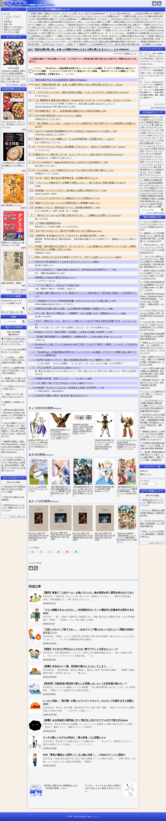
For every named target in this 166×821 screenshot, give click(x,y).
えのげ (158, 241)
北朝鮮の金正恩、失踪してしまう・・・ (55, 378)
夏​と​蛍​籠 (155, 125)
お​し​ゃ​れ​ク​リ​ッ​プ (150, 159)
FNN (150, 365)
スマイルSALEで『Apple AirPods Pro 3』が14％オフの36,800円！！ (69, 162)
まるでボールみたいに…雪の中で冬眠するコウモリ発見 (63, 231)
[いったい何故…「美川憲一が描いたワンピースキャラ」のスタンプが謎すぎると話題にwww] (35, 706)
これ (43, 340)
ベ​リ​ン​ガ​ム (147, 146)
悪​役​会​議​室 (144, 117)
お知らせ (143, 471)
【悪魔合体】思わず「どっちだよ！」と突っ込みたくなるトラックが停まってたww (114, 19)
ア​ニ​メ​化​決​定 (155, 170)
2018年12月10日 (50, 748)
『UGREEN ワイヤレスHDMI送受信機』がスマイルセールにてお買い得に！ (73, 301)
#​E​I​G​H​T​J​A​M (149, 191)
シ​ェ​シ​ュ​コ (148, 162)
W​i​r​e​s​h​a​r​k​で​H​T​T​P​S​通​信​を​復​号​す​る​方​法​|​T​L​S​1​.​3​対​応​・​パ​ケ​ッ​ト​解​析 (13, 489)
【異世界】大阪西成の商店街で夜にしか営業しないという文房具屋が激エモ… (84, 683)
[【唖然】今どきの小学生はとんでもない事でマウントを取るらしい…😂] (35, 654)
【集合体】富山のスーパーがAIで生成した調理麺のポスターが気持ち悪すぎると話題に (103, 25)
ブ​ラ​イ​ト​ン (154, 117)
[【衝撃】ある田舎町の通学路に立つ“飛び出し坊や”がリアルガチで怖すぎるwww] (35, 725)
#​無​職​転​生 (146, 199)
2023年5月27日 (49, 731)
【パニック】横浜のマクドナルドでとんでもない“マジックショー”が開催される (85, 16)
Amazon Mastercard (43, 107)
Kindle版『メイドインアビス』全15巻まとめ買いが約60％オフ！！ (69, 190)
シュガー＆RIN (43, 363)
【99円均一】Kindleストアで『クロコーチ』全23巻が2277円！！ (68, 235)
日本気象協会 (80, 80)
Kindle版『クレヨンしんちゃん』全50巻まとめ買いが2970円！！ (68, 387)
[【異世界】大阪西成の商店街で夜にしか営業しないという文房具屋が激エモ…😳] (35, 688)
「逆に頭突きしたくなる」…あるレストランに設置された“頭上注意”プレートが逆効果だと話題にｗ (85, 123)
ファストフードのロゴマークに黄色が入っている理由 (62, 198)
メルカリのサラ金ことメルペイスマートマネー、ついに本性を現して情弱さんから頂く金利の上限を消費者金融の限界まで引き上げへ (82, 41)
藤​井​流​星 (149, 143)
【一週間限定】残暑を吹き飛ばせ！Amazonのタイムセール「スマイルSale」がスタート (79, 100)
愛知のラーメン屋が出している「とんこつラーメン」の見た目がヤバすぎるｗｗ (75, 154)
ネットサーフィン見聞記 (71, 116)
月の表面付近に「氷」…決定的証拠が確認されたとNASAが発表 (67, 111)
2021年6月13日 (49, 660)
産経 (161, 448)
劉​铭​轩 (147, 180)
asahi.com (96, 231)
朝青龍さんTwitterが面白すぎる (51, 277)
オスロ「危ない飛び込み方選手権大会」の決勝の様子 (62, 178)
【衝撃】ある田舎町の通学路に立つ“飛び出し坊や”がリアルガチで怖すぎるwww (85, 720)
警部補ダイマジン (119, 239)
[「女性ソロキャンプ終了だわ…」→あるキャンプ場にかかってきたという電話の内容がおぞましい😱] (35, 634)
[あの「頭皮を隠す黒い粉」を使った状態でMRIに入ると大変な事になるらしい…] (58, 552)
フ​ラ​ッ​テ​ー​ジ (148, 175)
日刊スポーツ (81, 396)
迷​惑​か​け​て (154, 188)
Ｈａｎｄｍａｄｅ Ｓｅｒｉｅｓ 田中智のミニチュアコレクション (13, 124)
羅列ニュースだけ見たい (14, 27)
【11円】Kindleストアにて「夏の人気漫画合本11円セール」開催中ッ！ (70, 360)
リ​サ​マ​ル (146, 130)
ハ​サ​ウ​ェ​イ (150, 133)
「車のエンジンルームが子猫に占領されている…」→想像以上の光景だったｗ (74, 215)
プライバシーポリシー (159, 104)
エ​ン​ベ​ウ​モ (156, 141)
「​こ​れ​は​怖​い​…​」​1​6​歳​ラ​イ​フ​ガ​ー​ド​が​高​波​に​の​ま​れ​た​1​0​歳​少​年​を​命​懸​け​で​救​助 (13, 360)
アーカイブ (144, 481)
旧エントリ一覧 (16, 312)
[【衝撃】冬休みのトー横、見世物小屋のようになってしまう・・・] (35, 671)
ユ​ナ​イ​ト (156, 135)
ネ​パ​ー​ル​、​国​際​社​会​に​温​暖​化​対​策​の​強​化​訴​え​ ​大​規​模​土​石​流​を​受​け (152, 513)
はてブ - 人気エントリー (19, 516)
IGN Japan (154, 411)
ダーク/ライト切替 (11, 32)
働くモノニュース (113, 337)
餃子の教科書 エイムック (11, 205)
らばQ (103, 111)
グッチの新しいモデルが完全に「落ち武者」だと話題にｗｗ (74, 737)
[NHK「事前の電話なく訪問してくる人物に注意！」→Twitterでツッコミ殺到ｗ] (35, 760)
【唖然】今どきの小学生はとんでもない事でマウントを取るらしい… (79, 649)
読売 (155, 376)
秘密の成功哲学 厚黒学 (11, 283)
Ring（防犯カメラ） (49, 134)
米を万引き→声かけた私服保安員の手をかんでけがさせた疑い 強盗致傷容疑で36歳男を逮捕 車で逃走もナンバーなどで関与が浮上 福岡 (152, 420)
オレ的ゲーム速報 (84, 379)
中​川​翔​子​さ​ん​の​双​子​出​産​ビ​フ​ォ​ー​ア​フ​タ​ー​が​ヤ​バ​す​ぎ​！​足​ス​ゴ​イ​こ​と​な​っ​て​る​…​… (13, 341)
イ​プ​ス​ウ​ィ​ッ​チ (150, 151)
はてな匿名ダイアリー (70, 368)
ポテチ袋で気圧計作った (47, 115)
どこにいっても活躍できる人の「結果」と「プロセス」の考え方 (152, 394)
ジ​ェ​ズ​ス (157, 164)
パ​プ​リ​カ (146, 188)
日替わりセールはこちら (19, 292)
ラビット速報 (106, 309)
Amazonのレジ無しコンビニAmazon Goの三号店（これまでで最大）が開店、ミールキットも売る (84, 344)
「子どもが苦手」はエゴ (47, 367)
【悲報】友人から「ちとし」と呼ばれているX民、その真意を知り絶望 (70, 30)
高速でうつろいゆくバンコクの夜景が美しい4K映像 (61, 203)
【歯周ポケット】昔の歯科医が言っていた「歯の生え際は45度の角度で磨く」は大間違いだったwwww (120, 44)
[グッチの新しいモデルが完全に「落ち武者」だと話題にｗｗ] (35, 742)
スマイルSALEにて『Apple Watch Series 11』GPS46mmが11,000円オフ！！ (73, 269)
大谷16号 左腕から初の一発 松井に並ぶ (55, 395)
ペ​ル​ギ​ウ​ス (147, 185)
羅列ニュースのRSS (12, 29)
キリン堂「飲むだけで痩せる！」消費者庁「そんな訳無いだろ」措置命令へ (73, 313)
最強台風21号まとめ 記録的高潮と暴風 (54, 80)
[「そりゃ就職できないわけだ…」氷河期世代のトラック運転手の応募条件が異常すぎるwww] (35, 615)
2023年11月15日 (49, 643)
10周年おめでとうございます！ (48, 119)
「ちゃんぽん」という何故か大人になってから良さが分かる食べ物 (69, 170)
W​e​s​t (150, 135)
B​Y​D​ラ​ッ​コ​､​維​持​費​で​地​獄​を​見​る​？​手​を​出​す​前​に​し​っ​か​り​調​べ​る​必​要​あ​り (13, 370)
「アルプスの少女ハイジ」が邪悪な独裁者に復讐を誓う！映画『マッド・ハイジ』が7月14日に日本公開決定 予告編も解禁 (152, 405)
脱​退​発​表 (149, 122)
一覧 (10, 24)
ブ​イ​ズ (153, 177)
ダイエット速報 (118, 313)
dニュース (158, 267)
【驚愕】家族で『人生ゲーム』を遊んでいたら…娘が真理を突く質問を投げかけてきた (88, 592)
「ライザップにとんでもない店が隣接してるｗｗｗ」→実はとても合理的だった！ (76, 147)
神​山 (155, 167)
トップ (6, 14)
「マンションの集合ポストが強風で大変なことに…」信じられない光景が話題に (75, 182)
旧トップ (5, 312)
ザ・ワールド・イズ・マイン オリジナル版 (89, 363)
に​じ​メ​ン (146, 177)
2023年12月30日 (50, 677)
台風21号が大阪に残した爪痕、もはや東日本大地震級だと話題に (68, 308)
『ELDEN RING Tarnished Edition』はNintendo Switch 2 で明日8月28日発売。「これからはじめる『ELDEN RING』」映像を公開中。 (152, 299)
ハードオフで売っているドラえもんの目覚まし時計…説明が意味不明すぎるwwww (152, 313)
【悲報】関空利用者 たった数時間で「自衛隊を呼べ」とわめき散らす (70, 336)
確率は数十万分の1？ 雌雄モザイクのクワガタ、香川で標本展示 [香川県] (152, 382)
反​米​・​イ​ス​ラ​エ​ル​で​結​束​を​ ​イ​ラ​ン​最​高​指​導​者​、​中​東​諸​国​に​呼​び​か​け (152, 534)
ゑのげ (119, 85)
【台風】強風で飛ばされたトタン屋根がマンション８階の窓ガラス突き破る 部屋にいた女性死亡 (84, 293)
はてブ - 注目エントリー (157, 543)
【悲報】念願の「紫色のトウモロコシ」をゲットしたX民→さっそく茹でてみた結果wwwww (67, 13)
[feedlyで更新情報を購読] (154, 3)
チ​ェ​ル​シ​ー (152, 120)
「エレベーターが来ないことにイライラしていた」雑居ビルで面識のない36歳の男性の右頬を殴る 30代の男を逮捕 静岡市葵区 (152, 261)
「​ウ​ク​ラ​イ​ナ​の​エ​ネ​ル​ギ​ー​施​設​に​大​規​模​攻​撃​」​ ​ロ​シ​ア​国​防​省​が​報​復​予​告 (152, 523)
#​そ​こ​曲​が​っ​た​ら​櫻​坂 (153, 206)
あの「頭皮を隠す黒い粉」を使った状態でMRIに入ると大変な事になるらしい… (75, 84)
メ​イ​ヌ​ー (148, 141)
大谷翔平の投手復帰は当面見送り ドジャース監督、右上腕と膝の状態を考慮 (152, 445)
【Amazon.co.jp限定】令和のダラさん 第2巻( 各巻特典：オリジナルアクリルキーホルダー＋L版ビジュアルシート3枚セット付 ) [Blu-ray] (13, 76)
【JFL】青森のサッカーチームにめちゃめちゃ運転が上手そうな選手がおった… (73, 33)
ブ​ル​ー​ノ (155, 138)
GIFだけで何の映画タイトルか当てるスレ (56, 262)
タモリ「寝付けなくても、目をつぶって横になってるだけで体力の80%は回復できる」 (79, 321)
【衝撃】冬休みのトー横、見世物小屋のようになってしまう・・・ (78, 666)
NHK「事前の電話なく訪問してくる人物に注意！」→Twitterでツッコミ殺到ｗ (84, 754)
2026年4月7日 (49, 624)
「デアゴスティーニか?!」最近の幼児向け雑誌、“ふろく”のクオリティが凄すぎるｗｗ (78, 92)
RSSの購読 (157, 70)
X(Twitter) (160, 73)
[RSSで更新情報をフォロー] (159, 3)
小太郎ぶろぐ (93, 203)
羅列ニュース (131, 54)
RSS (58, 223)
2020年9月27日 (49, 603)
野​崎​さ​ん (157, 122)
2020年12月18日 (50, 714)
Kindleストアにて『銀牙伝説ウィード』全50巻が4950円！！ (65, 207)
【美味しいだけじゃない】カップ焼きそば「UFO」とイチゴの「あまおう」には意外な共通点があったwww (100, 36)
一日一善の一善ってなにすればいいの (54, 383)
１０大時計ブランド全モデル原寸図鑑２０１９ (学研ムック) (13, 165)
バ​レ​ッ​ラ (155, 146)
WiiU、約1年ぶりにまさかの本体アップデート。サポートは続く (67, 257)
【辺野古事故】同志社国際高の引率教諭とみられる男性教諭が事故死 (152, 336)
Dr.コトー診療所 (60, 363)
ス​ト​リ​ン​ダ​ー (148, 164)
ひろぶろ (93, 178)
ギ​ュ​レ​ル (149, 154)
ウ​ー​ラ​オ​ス (148, 127)
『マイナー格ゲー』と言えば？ (51, 285)
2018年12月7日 (49, 765)
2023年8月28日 (49, 694)
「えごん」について (12, 16)
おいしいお (108, 170)
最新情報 (23, 85)
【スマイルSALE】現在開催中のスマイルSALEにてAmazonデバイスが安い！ (74, 131)
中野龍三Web (73, 285)
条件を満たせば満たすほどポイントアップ (96, 104)
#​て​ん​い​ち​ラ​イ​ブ (153, 193)
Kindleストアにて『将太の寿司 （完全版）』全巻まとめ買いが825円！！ (72, 332)
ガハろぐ (71, 278)
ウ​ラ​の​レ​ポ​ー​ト (148, 156)
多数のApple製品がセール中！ (53, 273)
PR (128, 100)
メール (6, 19)
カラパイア (94, 198)
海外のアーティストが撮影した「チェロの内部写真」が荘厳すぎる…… (71, 139)
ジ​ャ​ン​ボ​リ (154, 130)
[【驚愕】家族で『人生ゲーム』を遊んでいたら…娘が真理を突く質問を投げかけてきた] (35, 597)
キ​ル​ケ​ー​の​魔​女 (150, 148)
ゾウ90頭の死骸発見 (45, 223)
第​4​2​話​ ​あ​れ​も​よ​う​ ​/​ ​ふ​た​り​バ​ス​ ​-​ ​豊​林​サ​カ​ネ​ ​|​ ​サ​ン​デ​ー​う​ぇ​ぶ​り (151, 502)
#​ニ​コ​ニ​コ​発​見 (148, 204)
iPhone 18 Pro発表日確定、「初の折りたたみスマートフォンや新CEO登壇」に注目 (126, 39)
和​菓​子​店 (146, 170)
